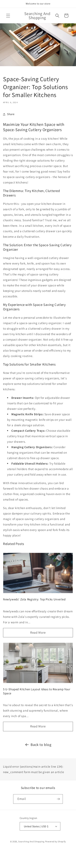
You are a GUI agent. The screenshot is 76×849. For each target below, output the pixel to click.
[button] (8, 15)
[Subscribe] (58, 799)
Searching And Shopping (31, 841)
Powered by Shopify (55, 841)
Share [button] (11, 114)
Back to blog (41, 744)
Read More (38, 632)
